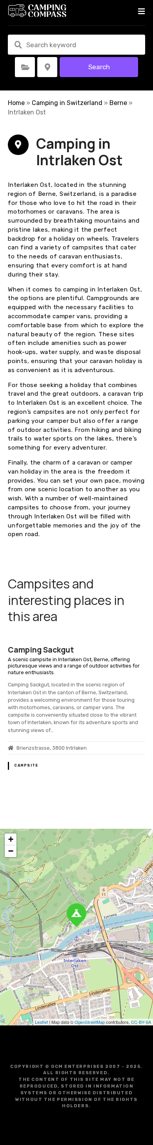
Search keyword (18, 45)
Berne (118, 103)
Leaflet (41, 1022)
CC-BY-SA (141, 1022)
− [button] (10, 851)
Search (99, 67)
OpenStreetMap (90, 1022)
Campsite (26, 765)
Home (16, 103)
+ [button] (10, 839)
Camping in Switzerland (67, 103)
